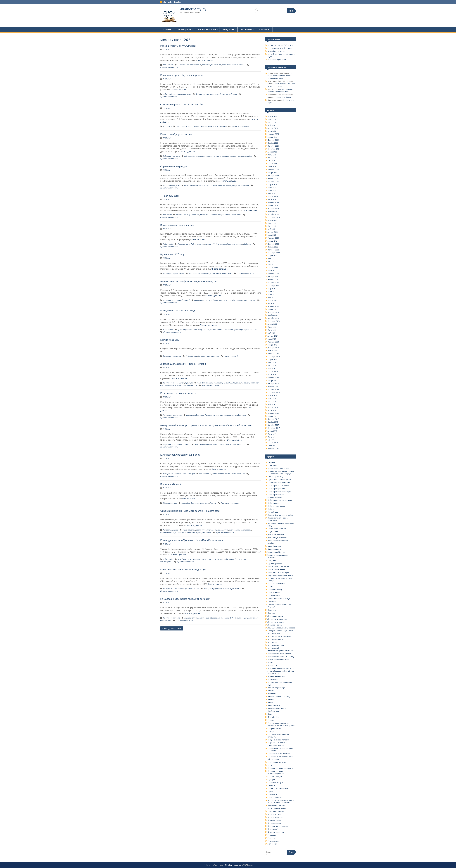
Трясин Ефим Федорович (278, 788)
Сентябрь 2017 (274, 428)
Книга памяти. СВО (275, 593)
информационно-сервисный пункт (215, 530)
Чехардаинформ (274, 820)
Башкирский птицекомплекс (279, 483)
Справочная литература (173, 166)
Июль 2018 (272, 398)
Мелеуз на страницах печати (279, 636)
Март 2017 (272, 446)
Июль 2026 (272, 119)
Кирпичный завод (275, 590)
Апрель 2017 (273, 443)
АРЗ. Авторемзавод (275, 477)
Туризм (270, 791)
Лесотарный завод (275, 616)
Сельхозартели (166, 562)
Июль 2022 (272, 259)
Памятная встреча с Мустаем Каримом (181, 75)
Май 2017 (271, 440)
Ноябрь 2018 (273, 386)
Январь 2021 (273, 309)
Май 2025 (271, 161)
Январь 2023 (273, 241)
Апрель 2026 (273, 128)
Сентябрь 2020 (274, 321)
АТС (227, 300)
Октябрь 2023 (273, 214)
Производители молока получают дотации (183, 569)
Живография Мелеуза (276, 552)
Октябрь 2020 (273, 318)
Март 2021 (272, 303)
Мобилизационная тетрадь (279, 659)
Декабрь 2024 (273, 175)
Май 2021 (271, 297)
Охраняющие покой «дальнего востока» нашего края (190, 510)
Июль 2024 (272, 187)
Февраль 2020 (273, 342)
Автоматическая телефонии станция (209, 300)
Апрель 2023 (273, 232)
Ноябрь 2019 (273, 351)
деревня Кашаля (189, 530)
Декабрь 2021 (273, 276)
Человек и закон (274, 814)
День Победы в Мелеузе (277, 538)
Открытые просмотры (276, 688)
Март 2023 (272, 235)
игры (217, 156)
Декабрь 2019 (273, 348)
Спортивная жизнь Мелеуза (279, 754)
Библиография (184, 29)
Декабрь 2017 (273, 419)
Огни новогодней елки (277, 59)
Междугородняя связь (238, 300)
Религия (271, 720)
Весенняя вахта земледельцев (177, 225)
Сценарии (271, 779)
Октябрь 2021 (273, 282)
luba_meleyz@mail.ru (172, 2)
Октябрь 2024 (273, 181)
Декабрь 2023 (273, 208)
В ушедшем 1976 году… (173, 254)
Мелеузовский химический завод (281, 656)
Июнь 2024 (272, 190)
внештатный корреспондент (189, 65)
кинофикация (192, 385)
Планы (270, 703)
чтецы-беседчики (238, 474)
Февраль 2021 (273, 306)
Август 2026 (272, 116)
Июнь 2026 (272, 122)
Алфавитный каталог (195, 415)
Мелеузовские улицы (276, 645)
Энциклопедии (273, 841)
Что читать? (246, 29)
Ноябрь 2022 (273, 247)
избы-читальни (205, 474)
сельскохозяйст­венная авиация (230, 244)
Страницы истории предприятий (176, 300)
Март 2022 (272, 270)
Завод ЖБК (272, 560)
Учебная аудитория (207, 29)
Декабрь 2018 (273, 383)
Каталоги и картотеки (172, 415)
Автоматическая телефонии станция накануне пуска (188, 281)
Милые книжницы (169, 339)
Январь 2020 (273, 345)
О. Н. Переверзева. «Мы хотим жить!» (181, 104)
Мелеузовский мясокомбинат (280, 653)
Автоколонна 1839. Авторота (279, 468)
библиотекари (191, 356)
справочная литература (230, 156)
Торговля (271, 785)
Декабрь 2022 (273, 244)
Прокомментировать (169, 67)
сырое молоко (235, 588)
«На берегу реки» (170, 195)
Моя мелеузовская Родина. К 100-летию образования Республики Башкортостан (281, 671)
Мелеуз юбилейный (275, 639)
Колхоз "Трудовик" (194, 559)
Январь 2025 (273, 172)
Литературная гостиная (277, 619)
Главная (167, 29)
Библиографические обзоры (279, 491)
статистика (227, 273)
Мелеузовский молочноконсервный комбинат (181, 588)
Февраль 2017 (273, 449)
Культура (189, 383)
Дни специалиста (274, 549)
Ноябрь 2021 (273, 279)
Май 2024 (271, 193)
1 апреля (271, 462)
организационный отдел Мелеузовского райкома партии (200, 329)
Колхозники (206, 559)
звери (198, 530)
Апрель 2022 (273, 267)
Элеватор (271, 838)
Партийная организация (233, 329)
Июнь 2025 (272, 158)
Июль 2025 (272, 155)
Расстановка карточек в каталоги (178, 393)
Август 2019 (272, 360)
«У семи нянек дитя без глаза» (280, 48)
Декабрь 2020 (273, 312)
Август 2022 (272, 256)
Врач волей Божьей (170, 484)
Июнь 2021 (272, 294)
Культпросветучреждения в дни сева (180, 454)
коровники (225, 618)
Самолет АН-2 (211, 244)
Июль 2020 (272, 327)
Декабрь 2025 (273, 140)
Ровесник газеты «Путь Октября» (179, 45)
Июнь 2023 (272, 226)
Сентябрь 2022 (274, 253)
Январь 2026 (273, 137)
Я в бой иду (272, 844)
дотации (207, 588)
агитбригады (181, 126)
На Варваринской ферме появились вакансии (185, 598)
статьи (242, 65)
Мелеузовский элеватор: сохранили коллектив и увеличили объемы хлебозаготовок (206, 425)
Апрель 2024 (273, 196)
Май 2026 (271, 125)
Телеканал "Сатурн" (276, 782)
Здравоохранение (170, 503)
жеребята (182, 559)
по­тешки (195, 215)
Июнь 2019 (272, 365)
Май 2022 (271, 265)
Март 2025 (272, 167)
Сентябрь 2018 (274, 392)
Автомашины (194, 273)
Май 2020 (271, 333)
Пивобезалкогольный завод (279, 697)
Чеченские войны (275, 823)
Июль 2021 (272, 291)
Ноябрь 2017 (273, 422)
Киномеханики (207, 383)
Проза (270, 714)
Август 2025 (272, 152)
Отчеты (271, 691)
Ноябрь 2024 (273, 178)
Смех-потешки (215, 215)
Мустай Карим (232, 94)
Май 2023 (271, 229)
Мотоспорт (272, 665)
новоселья (205, 273)
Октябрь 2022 (273, 250)
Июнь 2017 (272, 437)
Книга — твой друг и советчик (176, 134)
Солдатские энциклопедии (278, 740)
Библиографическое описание (280, 500)
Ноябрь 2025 (273, 143)
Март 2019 (272, 374)
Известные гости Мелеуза (278, 572)
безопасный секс (194, 126)
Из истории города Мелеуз (173, 273)
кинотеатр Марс (167, 385)
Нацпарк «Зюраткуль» (196, 532)
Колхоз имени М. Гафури (187, 244)
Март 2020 (272, 339)
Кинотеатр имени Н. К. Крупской (227, 383)
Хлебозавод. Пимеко (276, 811)
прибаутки (204, 215)
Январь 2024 (273, 205)
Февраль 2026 (273, 134)
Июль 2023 (272, 223)
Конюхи (244, 559)
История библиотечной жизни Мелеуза (179, 474)
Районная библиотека (221, 474)
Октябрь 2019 (273, 354)
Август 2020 (272, 324)
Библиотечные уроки (171, 156)
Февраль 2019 (273, 377)
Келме (270, 587)
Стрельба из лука (275, 776)
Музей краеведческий (276, 676)
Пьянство (223, 126)
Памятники (272, 694)
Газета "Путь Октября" (211, 65)
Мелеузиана (228, 29)
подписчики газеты (230, 65)
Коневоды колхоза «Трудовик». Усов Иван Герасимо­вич (191, 540)
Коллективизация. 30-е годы (279, 598)
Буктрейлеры (273, 512)
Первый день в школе (276, 51)
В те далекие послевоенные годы (178, 310)
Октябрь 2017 (273, 425)
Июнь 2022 (272, 262)
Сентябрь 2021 (274, 285)
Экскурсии (272, 835)
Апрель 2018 (273, 407)
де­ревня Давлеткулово (205, 94)
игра (207, 185)
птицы (208, 532)
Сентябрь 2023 (274, 217)
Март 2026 (272, 131)
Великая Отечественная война (280, 515)
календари (215, 356)
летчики (200, 244)
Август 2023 (272, 220)
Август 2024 (272, 184)
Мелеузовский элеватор (209, 444)
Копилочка (264, 29)
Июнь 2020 (272, 330)
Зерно (196, 444)
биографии (185, 503)
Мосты (270, 662)
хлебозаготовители (228, 444)
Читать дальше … (206, 60)
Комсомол (272, 601)
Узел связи (251, 300)
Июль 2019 (272, 362)
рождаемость (215, 273)
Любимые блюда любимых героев (281, 628)
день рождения (204, 356)
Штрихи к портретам (172, 356)
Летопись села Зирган (282, 97)
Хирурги (213, 503)
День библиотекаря (276, 535)
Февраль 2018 (273, 413)
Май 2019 (271, 368)
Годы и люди (168, 65)
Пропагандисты (250, 329)
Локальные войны (275, 625)
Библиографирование (276, 489)
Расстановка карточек (214, 415)
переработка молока (220, 588)
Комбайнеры (220, 94)
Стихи (270, 765)
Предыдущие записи (171, 628)
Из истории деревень (171, 618)
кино (199, 383)
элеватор (241, 444)
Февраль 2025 (273, 170)
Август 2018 (272, 395)
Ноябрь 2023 (273, 211)
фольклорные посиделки (231, 215)
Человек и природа (170, 530)
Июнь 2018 (272, 401)
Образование (273, 679)
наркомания (213, 126)
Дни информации (274, 546)
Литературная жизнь (182, 94)
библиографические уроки (194, 156)
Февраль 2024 (273, 202)
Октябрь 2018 (273, 389)
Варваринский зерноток (194, 618)
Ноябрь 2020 (273, 315)
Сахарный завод (274, 728)
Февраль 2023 (273, 238)
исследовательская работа (240, 530)
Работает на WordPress (213, 865)
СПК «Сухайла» (236, 618)
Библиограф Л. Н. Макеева (278, 486)
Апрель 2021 (273, 300)
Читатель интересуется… (278, 826)
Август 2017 (272, 431)
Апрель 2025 (273, 164)
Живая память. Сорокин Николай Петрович (183, 363)
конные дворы (234, 559)
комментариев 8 (231, 356)
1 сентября (272, 465)
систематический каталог (235, 415)
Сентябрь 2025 (274, 149)
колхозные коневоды (220, 559)
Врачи (193, 503)
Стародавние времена (277, 762)
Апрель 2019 (273, 371)
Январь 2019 (273, 380)
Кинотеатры (180, 385)
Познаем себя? (274, 705)
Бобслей (271, 509)
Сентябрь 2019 (274, 357)
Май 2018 (271, 404)
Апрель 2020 (273, 336)
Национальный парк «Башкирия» (173, 532)
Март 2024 (272, 199)
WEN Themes (247, 865)
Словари (213, 185)
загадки (179, 215)
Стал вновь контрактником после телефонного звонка (280, 75)
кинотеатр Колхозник (250, 383)
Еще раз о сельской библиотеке (281, 45)
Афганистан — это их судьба (279, 480)
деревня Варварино (212, 618)
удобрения (247, 244)
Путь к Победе (273, 717)
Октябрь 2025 (273, 146)
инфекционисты (203, 503)
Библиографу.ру (192, 9)
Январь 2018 (273, 416)
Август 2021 (272, 288)
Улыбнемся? (272, 794)
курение (204, 126)
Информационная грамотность (280, 575)
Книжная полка (274, 596)
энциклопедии (246, 156)
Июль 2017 (272, 434)
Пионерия (272, 700)
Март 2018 (272, 410)
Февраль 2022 (273, 273)
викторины (210, 156)
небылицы (187, 215)
